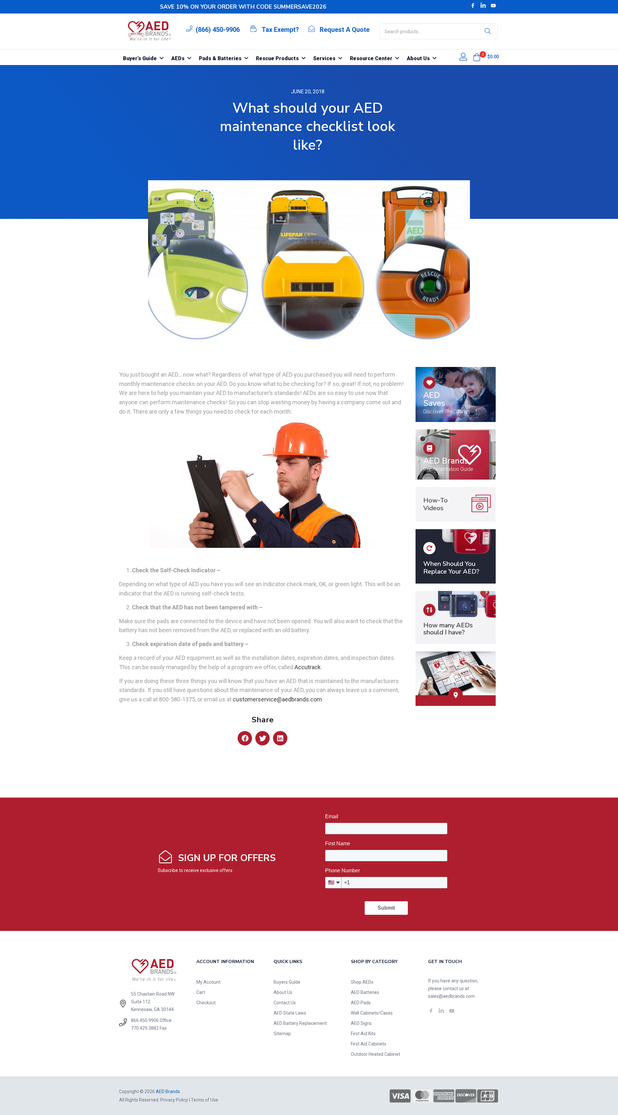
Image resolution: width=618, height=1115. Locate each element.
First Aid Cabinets (368, 1043)
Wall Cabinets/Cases (372, 1013)
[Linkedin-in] (483, 5)
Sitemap (282, 1033)
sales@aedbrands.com (451, 996)
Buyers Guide (287, 982)
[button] (477, 57)
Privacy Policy (174, 1099)
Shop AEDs (362, 982)
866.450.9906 (145, 1020)
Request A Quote (345, 29)
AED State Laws (290, 1013)
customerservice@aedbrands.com (277, 699)
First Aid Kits (363, 1033)
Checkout (206, 1002)
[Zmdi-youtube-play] (493, 5)
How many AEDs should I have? (448, 629)
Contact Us (285, 1002)
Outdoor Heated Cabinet (375, 1054)
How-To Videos (435, 504)
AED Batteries (365, 992)
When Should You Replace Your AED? (451, 567)
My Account (208, 982)
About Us (283, 992)
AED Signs (361, 1023)
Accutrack (308, 667)
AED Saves (434, 399)
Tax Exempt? (280, 29)
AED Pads (361, 1002)
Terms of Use (204, 1099)
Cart (200, 992)
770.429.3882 (145, 1028)
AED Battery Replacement (300, 1023)
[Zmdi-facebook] (473, 5)
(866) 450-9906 (218, 29)
